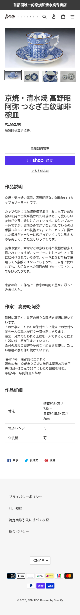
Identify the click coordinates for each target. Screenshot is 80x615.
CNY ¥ (38, 560)
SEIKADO (33, 600)
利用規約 (15, 508)
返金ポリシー (19, 532)
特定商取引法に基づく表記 (29, 520)
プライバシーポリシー (25, 497)
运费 (27, 130)
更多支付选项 (40, 171)
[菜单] (72, 16)
